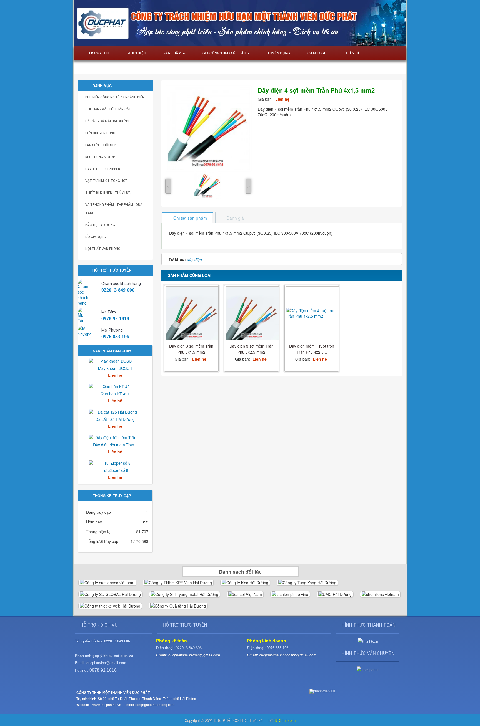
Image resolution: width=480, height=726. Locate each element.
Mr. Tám (108, 312)
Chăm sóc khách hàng (121, 283)
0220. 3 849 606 (117, 290)
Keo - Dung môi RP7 (101, 157)
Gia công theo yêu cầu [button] (224, 53)
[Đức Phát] (240, 22)
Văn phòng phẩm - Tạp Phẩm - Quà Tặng (113, 209)
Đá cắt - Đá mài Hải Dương (107, 121)
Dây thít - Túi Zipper (102, 169)
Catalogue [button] (318, 53)
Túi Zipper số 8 (115, 470)
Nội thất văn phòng (102, 249)
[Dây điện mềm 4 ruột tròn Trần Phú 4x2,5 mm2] (312, 313)
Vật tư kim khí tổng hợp (106, 181)
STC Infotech (285, 720)
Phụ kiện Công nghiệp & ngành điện (114, 97)
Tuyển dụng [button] (278, 53)
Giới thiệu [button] (136, 53)
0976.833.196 (115, 336)
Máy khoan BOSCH (115, 368)
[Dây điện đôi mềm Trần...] (115, 437)
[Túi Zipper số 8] (115, 462)
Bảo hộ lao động (100, 225)
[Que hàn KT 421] (115, 386)
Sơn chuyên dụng (100, 133)
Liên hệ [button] (353, 53)
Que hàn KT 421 (115, 393)
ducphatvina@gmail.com (106, 663)
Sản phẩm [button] (173, 53)
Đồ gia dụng (95, 237)
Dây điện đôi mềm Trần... (115, 444)
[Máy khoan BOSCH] (115, 360)
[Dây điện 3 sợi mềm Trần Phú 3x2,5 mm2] (252, 313)
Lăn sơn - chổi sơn (101, 145)
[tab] (187, 218)
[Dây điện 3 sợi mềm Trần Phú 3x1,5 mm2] (192, 313)
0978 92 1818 (115, 318)
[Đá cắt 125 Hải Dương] (115, 411)
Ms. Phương (112, 330)
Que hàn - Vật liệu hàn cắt (108, 109)
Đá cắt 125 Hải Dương (115, 419)
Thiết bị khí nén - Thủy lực (108, 193)
